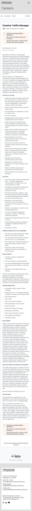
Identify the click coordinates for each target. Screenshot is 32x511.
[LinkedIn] (6, 503)
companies (7, 16)
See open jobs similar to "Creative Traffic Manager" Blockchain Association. (17, 41)
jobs (2, 16)
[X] (4, 503)
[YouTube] (9, 503)
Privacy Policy (23, 401)
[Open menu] (28, 2)
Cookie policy (20, 460)
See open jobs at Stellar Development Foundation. (16, 37)
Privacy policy (12, 460)
